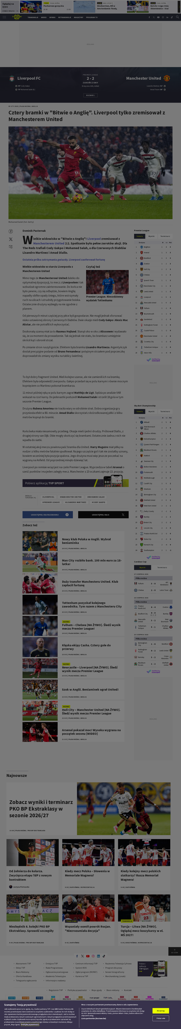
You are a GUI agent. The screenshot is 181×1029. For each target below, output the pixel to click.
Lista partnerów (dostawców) (93, 1018)
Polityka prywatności (30, 1024)
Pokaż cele (161, 1018)
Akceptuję (161, 1011)
